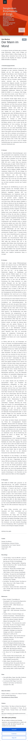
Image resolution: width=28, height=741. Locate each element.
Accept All (14, 729)
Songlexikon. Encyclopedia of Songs (10, 11)
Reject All (14, 737)
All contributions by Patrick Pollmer (9, 697)
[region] (14, 728)
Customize (14, 733)
